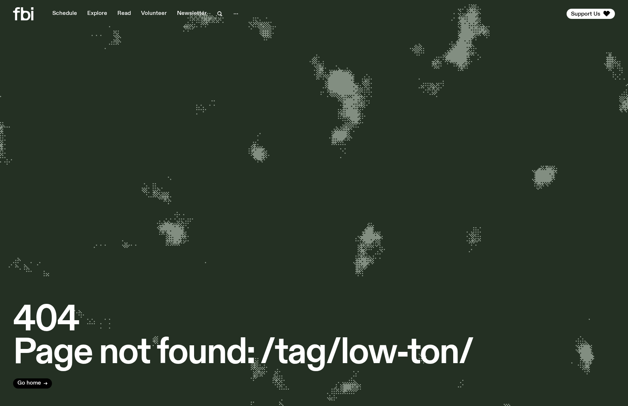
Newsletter (192, 13)
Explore (97, 13)
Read (124, 13)
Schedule (64, 13)
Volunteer (154, 13)
